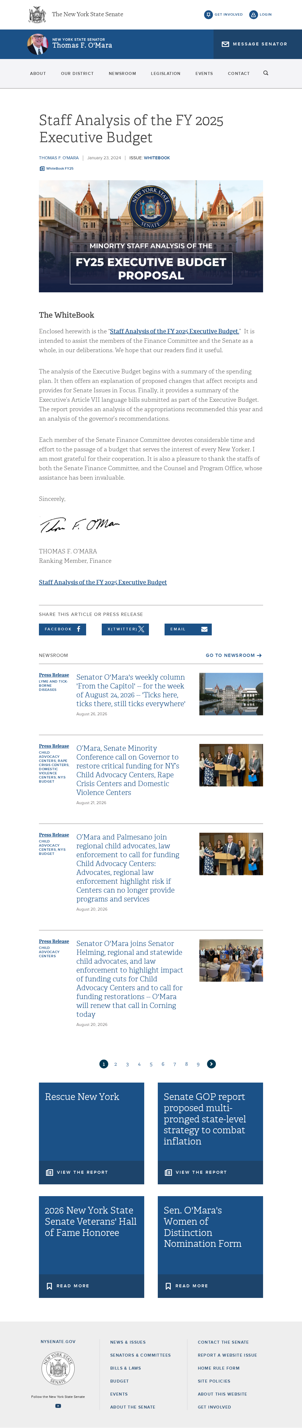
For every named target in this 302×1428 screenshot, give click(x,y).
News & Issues (128, 1342)
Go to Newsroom (230, 655)
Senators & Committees (140, 1355)
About (38, 74)
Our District (77, 74)
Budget (119, 1381)
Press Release (54, 675)
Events (204, 74)
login (266, 15)
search (266, 73)
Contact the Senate (223, 1342)
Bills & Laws (125, 1368)
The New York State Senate (87, 15)
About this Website (222, 1394)
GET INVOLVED (215, 1407)
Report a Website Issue (227, 1355)
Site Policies (214, 1381)
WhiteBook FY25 (59, 168)
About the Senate (132, 1407)
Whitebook (157, 158)
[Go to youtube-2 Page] (58, 1406)
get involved (229, 15)
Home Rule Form (219, 1368)
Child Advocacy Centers (49, 952)
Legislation (165, 74)
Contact (239, 74)
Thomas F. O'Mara (82, 45)
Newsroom (122, 74)
